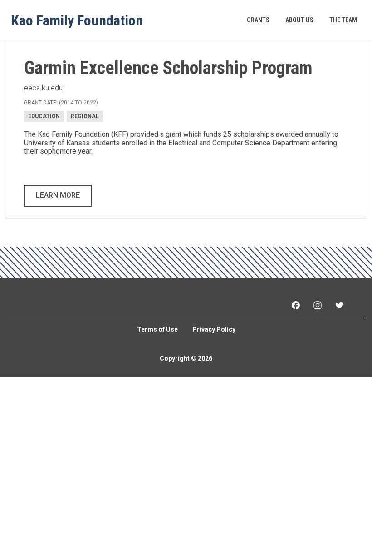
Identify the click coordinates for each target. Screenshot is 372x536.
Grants (258, 20)
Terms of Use (157, 329)
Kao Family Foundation (77, 20)
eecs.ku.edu (43, 88)
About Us (299, 20)
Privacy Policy (213, 329)
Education (44, 116)
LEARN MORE (58, 195)
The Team (343, 20)
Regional (85, 116)
